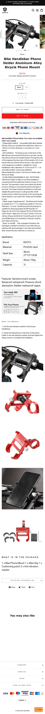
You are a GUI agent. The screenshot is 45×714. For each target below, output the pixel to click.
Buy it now (22, 116)
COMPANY (22, 665)
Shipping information (22, 580)
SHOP (22, 678)
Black (19, 87)
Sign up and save (22, 685)
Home (22, 54)
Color (22, 83)
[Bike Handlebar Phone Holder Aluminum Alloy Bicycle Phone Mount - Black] (8, 652)
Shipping (19, 76)
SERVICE (22, 672)
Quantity (22, 93)
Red (26, 87)
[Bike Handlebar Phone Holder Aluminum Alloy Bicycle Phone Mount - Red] (11, 652)
